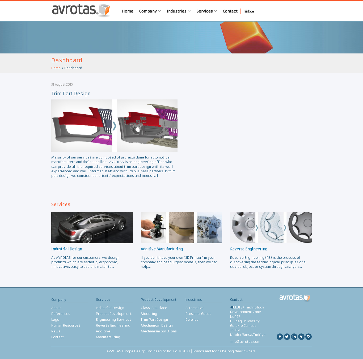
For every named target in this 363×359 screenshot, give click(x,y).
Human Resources (65, 325)
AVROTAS (79, 11)
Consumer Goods (198, 314)
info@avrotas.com (245, 342)
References (60, 314)
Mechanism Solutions (159, 331)
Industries (177, 11)
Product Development (114, 314)
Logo (55, 320)
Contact (230, 11)
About (56, 308)
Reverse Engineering (113, 325)
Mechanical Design (157, 325)
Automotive (194, 308)
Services (205, 11)
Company (148, 11)
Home (127, 11)
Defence (191, 320)
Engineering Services (113, 320)
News (55, 331)
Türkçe (248, 11)
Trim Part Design (71, 94)
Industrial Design (110, 308)
